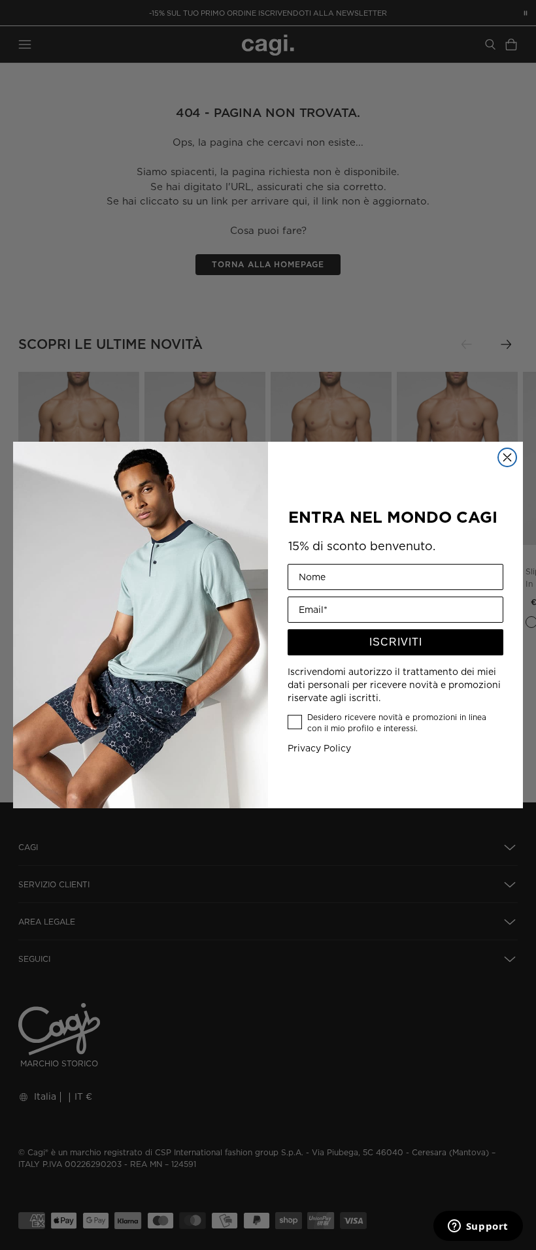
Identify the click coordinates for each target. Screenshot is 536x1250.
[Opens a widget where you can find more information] (478, 1227)
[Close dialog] (507, 457)
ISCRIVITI (395, 642)
